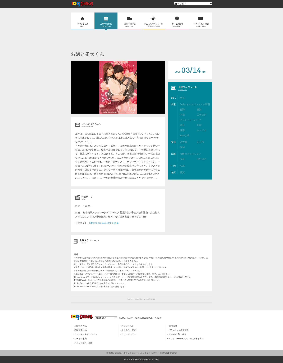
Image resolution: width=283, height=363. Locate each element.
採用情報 (173, 326)
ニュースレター (128, 334)
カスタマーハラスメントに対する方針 (186, 339)
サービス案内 (80, 339)
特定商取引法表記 (169, 353)
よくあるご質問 (128, 330)
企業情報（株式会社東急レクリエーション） (125, 353)
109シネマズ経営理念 (179, 330)
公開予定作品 (80, 330)
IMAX (130, 318)
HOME (122, 318)
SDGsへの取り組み (177, 334)
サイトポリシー (153, 353)
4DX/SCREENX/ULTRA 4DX (148, 318)
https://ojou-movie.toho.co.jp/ (104, 223)
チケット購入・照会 (83, 343)
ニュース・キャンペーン (85, 334)
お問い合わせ (127, 326)
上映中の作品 (80, 326)
